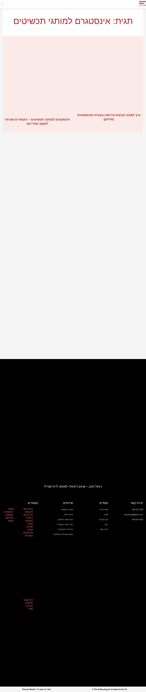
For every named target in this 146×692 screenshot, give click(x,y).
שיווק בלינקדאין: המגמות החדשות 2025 (8, 515)
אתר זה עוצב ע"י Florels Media (36, 689)
